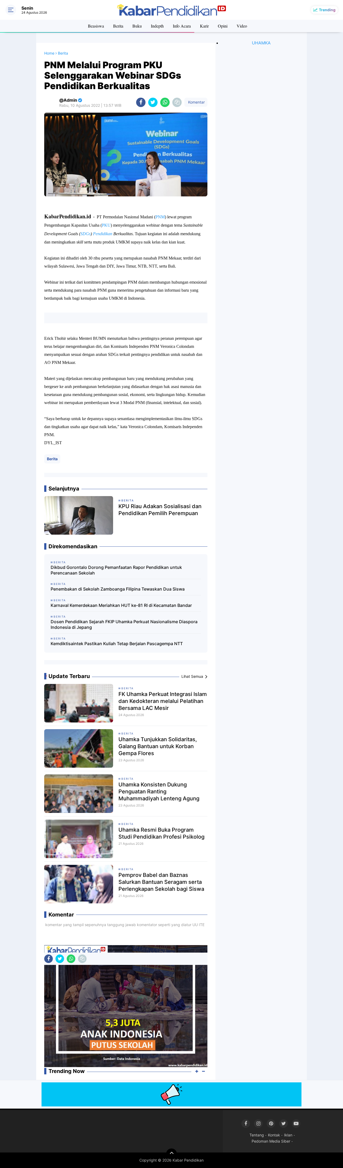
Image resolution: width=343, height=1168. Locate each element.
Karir (204, 26)
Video (242, 26)
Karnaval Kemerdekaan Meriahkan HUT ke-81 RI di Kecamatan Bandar (121, 605)
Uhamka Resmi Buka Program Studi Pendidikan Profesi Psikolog (161, 833)
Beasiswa (96, 26)
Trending (327, 9)
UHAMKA (261, 42)
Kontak (274, 1135)
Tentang (256, 1135)
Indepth (157, 26)
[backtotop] (171, 1153)
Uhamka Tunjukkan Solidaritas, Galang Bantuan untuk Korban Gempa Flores (157, 746)
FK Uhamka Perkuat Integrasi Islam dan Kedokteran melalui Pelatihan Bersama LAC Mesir (162, 701)
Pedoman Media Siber (271, 1141)
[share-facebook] (141, 102)
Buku (137, 26)
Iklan (288, 1135)
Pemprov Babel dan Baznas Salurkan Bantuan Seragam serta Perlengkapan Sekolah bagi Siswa (161, 882)
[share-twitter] (153, 102)
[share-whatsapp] (165, 102)
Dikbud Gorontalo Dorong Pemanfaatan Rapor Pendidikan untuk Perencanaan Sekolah (116, 570)
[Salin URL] (177, 102)
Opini (223, 26)
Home (49, 53)
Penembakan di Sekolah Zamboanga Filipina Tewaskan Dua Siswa (118, 589)
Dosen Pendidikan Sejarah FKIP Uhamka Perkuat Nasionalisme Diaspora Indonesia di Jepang (124, 624)
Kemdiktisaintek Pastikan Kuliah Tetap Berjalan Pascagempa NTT (117, 643)
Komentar (196, 102)
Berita (118, 26)
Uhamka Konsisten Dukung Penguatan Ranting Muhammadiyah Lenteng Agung (158, 791)
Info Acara (182, 26)
